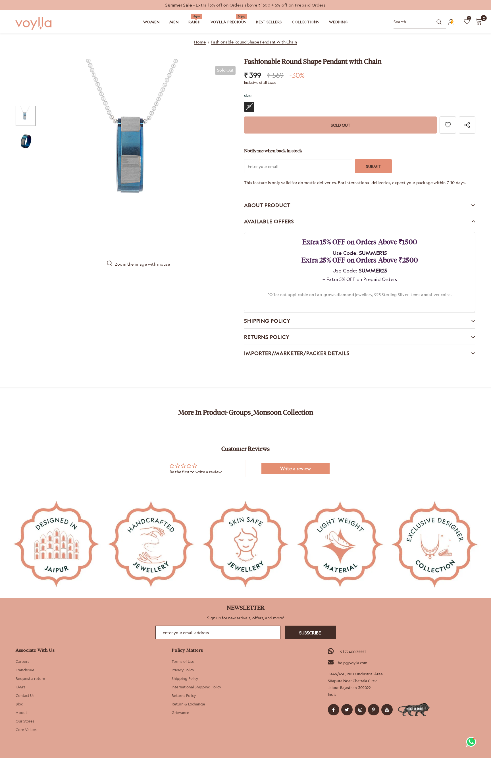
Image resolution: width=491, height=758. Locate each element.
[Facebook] (333, 709)
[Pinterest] (373, 709)
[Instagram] (360, 709)
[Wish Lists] (448, 125)
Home (200, 42)
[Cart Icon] (478, 21)
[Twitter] (347, 709)
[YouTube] (387, 709)
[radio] (249, 107)
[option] (245, 5)
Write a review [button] (295, 468)
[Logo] (34, 23)
